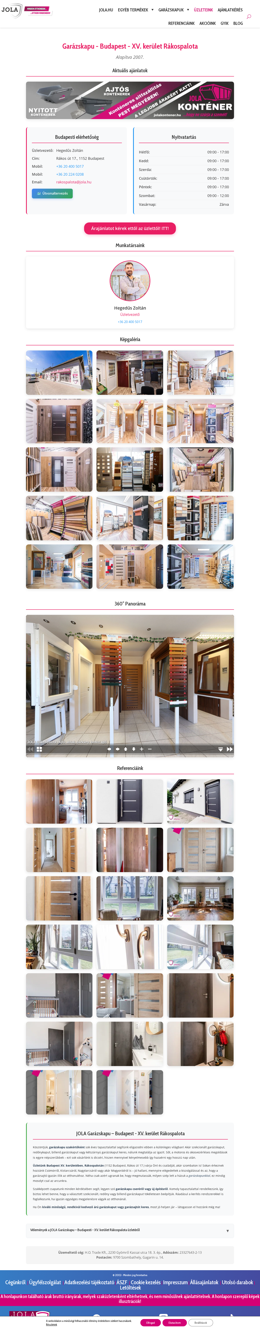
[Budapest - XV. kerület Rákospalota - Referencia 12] (200, 947)
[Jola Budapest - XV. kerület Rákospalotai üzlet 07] (59, 469)
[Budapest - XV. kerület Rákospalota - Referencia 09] (200, 898)
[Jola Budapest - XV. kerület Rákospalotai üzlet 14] (129, 566)
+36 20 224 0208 (70, 174)
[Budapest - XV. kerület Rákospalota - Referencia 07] (59, 898)
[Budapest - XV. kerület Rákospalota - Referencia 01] (59, 801)
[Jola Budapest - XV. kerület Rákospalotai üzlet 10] (59, 518)
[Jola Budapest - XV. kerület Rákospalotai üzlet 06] (200, 421)
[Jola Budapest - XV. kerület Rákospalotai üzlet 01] (59, 372)
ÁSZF (122, 1282)
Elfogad (150, 1323)
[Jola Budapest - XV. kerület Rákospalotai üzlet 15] (200, 566)
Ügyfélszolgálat (45, 1282)
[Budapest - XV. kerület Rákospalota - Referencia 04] (59, 850)
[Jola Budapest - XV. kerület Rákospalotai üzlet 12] (200, 518)
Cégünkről (16, 1282)
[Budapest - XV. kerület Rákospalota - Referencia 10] (59, 947)
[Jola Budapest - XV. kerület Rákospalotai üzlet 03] (200, 372)
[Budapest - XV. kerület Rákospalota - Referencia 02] (129, 801)
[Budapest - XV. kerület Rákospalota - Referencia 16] (59, 1044)
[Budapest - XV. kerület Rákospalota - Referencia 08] (129, 898)
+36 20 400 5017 (70, 166)
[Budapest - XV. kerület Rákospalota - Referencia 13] (59, 995)
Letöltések (130, 1287)
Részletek (51, 1324)
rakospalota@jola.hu (73, 182)
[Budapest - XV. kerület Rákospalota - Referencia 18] (200, 1044)
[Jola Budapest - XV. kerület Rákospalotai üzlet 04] (59, 421)
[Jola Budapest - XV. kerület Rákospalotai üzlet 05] (129, 421)
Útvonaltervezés (52, 193)
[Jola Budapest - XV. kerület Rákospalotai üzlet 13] (59, 566)
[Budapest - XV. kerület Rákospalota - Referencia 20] (129, 1092)
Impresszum (175, 1282)
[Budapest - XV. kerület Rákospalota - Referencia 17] (129, 1044)
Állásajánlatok (204, 1282)
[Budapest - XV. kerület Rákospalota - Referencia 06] (200, 850)
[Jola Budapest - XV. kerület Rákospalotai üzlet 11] (129, 518)
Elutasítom (175, 1323)
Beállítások (201, 1323)
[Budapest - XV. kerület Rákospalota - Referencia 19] (59, 1092)
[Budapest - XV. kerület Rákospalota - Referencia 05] (129, 850)
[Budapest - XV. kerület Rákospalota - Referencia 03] (200, 801)
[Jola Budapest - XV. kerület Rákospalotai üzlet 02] (129, 372)
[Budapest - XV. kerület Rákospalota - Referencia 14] (129, 995)
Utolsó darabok (238, 1282)
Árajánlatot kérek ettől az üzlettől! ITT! (130, 228)
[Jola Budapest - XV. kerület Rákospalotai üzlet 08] (129, 469)
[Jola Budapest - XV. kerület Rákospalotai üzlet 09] (200, 469)
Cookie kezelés (146, 1282)
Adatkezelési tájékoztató (89, 1282)
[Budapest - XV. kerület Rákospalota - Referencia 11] (129, 947)
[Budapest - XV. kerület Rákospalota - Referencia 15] (200, 995)
